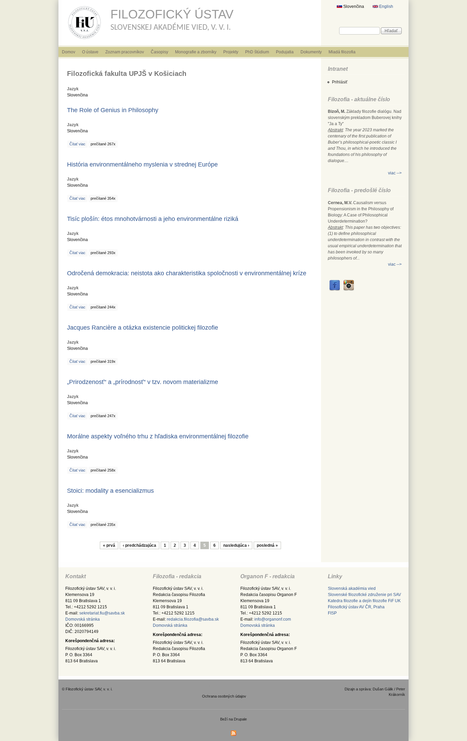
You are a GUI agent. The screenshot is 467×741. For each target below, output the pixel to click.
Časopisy (159, 52)
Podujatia (285, 52)
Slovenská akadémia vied (352, 588)
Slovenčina (353, 6)
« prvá (109, 545)
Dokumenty (311, 52)
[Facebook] (334, 289)
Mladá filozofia (342, 52)
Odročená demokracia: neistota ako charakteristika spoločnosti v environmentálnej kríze (186, 273)
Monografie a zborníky (195, 52)
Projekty (230, 52)
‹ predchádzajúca (139, 545)
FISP (332, 613)
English (385, 6)
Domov (68, 52)
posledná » (267, 545)
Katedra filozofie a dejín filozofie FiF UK (364, 600)
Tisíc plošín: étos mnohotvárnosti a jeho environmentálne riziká (152, 218)
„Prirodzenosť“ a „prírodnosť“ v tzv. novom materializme (142, 382)
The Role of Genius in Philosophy (112, 110)
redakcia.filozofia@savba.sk (193, 619)
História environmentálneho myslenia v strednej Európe (142, 164)
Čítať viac (77, 144)
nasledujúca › (236, 545)
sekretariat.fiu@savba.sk (102, 613)
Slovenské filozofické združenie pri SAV (364, 594)
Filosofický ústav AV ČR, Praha (356, 607)
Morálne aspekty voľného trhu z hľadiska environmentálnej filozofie (158, 436)
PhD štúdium (257, 52)
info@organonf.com (272, 619)
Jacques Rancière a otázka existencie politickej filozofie (142, 327)
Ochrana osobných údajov (224, 696)
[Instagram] (348, 289)
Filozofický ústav (172, 14)
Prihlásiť (340, 82)
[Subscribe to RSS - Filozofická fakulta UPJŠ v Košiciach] (233, 735)
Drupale (240, 719)
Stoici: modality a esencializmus (110, 490)
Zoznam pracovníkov (124, 52)
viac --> (395, 173)
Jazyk (73, 89)
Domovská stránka (82, 619)
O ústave (90, 52)
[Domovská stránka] (84, 40)
